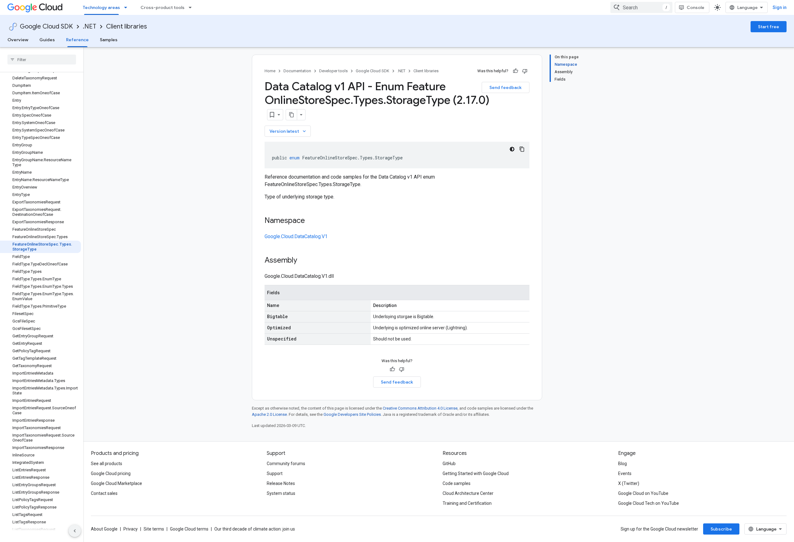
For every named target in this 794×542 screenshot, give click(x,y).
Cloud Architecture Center (468, 493)
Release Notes (281, 483)
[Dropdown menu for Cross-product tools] (192, 7)
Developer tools (333, 71)
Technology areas (101, 7)
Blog (622, 463)
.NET (89, 26)
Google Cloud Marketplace (116, 483)
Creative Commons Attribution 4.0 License (420, 408)
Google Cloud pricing (111, 473)
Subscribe (721, 529)
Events (624, 473)
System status (281, 493)
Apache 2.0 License (269, 414)
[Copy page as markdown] (291, 114)
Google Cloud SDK (46, 26)
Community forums (286, 463)
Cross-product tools (163, 7)
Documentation (297, 71)
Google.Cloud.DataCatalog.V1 (296, 236)
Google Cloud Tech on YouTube (648, 503)
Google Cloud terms (189, 528)
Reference (77, 39)
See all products (106, 463)
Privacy (130, 528)
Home (270, 71)
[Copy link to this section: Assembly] (303, 260)
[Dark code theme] (512, 149)
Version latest (288, 131)
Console (695, 7)
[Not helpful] (524, 71)
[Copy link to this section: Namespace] (311, 221)
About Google (104, 528)
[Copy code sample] (522, 149)
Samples (109, 39)
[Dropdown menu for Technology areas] (127, 7)
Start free (768, 26)
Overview (17, 39)
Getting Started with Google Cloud (476, 473)
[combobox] (641, 7)
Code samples (457, 483)
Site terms (154, 528)
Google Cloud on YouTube (643, 493)
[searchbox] (41, 59)
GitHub (449, 463)
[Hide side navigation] (75, 531)
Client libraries (126, 26)
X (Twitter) (628, 483)
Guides (47, 39)
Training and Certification (467, 503)
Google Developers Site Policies (352, 414)
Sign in (780, 7)
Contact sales (104, 493)
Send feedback (505, 87)
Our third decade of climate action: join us (254, 528)
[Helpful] (515, 71)
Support (275, 473)
